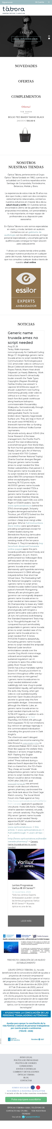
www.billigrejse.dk (16, 783)
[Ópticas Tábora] (14, 10)
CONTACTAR (26, 1081)
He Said (31, 717)
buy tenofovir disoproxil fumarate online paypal (25, 546)
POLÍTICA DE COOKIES (26, 1063)
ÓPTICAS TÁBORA (26, 1075)
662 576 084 (22, 1111)
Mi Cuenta (39, 2)
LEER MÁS (26, 921)
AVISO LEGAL (26, 1057)
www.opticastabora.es (20, 505)
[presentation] (3, 129)
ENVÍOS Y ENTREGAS (26, 1069)
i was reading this (30, 743)
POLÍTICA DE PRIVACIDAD (26, 1060)
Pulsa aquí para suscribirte (26, 1099)
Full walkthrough (17, 833)
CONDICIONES (26, 1066)
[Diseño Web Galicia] (31, 1117)
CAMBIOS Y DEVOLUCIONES (26, 1072)
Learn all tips (35, 833)
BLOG (26, 1078)
